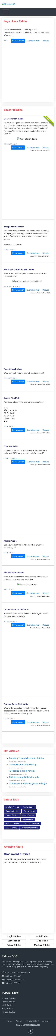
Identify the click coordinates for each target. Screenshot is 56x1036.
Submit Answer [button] (33, 41)
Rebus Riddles (28, 815)
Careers (45, 1021)
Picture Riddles (12, 815)
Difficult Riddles (12, 819)
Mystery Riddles (12, 807)
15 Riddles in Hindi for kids (22, 770)
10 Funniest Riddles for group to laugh (28, 783)
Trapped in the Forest (14, 226)
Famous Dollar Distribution (16, 704)
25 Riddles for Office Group (22, 764)
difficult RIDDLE (11, 458)
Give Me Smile (11, 446)
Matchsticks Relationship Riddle (19, 269)
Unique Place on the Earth (16, 609)
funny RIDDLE (9, 250)
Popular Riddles (8, 998)
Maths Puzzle (10, 541)
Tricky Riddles (28, 807)
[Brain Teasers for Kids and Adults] (8, 4)
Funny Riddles (29, 811)
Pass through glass (13, 369)
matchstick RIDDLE (12, 286)
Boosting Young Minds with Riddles (26, 758)
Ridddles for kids (12, 811)
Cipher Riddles (12, 828)
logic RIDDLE (9, 719)
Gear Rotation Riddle (13, 119)
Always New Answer (14, 572)
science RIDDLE (10, 144)
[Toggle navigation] (5, 12)
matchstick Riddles (31, 823)
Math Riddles (7, 1005)
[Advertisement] (27, 73)
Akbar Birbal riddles (30, 828)
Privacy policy (32, 1021)
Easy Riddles (28, 819)
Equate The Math (12, 398)
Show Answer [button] (18, 41)
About (19, 1021)
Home (10, 1021)
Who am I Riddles (13, 823)
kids (6, 40)
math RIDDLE (9, 426)
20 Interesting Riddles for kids (24, 777)
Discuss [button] (45, 41)
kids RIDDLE (9, 590)
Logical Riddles (8, 1002)
